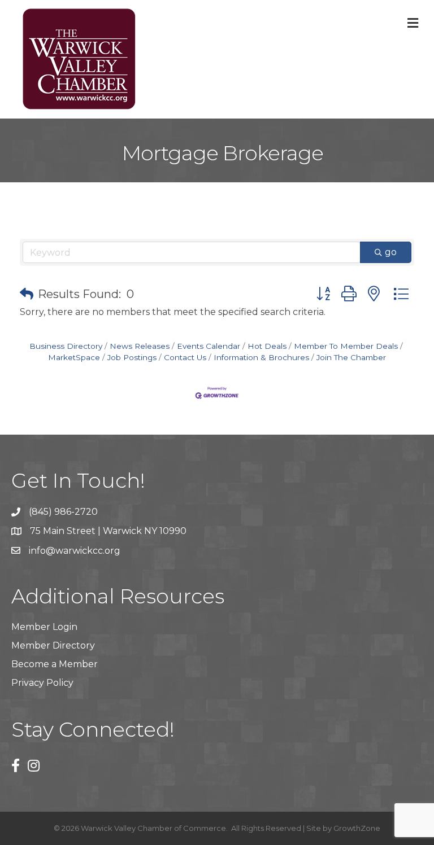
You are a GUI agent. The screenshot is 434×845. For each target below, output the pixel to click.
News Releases (140, 346)
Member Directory (53, 645)
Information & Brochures (261, 357)
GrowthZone (356, 828)
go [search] (391, 252)
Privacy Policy (42, 682)
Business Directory (65, 346)
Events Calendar (208, 346)
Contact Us (185, 357)
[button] (26, 294)
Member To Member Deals (346, 346)
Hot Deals (267, 346)
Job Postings (132, 357)
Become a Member (54, 664)
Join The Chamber (351, 357)
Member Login (44, 626)
